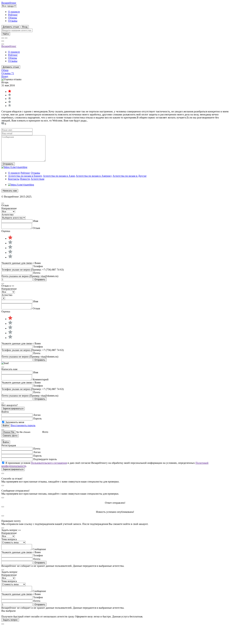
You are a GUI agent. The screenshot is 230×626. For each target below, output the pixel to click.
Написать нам (10, 190)
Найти (6, 34)
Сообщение (39, 549)
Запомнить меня (14, 422)
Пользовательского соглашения (49, 462)
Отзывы (12, 20)
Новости (25, 178)
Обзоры (12, 17)
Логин (37, 415)
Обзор (4, 70)
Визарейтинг (8, 46)
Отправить (8, 164)
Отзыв (36, 228)
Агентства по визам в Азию (59, 175)
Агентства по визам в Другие (129, 175)
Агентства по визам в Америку (94, 175)
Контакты (13, 178)
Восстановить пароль (23, 425)
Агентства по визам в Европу (25, 175)
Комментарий (40, 379)
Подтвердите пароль (45, 459)
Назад (4, 76)
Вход (24, 27)
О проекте (14, 11)
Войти (6, 442)
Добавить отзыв (11, 27)
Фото (45, 432)
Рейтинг (13, 14)
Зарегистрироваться (13, 408)
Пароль (37, 418)
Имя (35, 221)
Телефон (38, 266)
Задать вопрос (10, 620)
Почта (36, 272)
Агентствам (37, 178)
